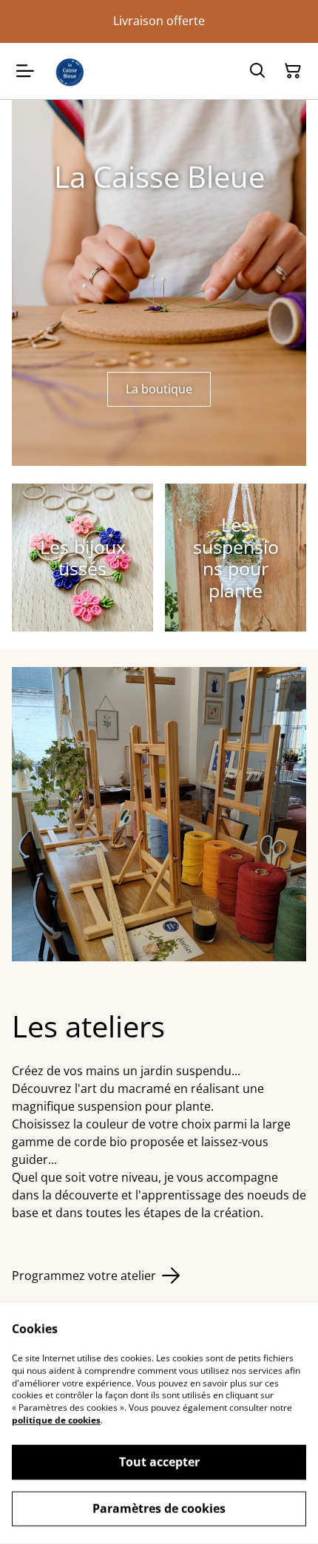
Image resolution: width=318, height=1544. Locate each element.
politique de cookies (56, 1420)
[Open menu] (25, 71)
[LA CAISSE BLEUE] (69, 71)
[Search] (257, 71)
